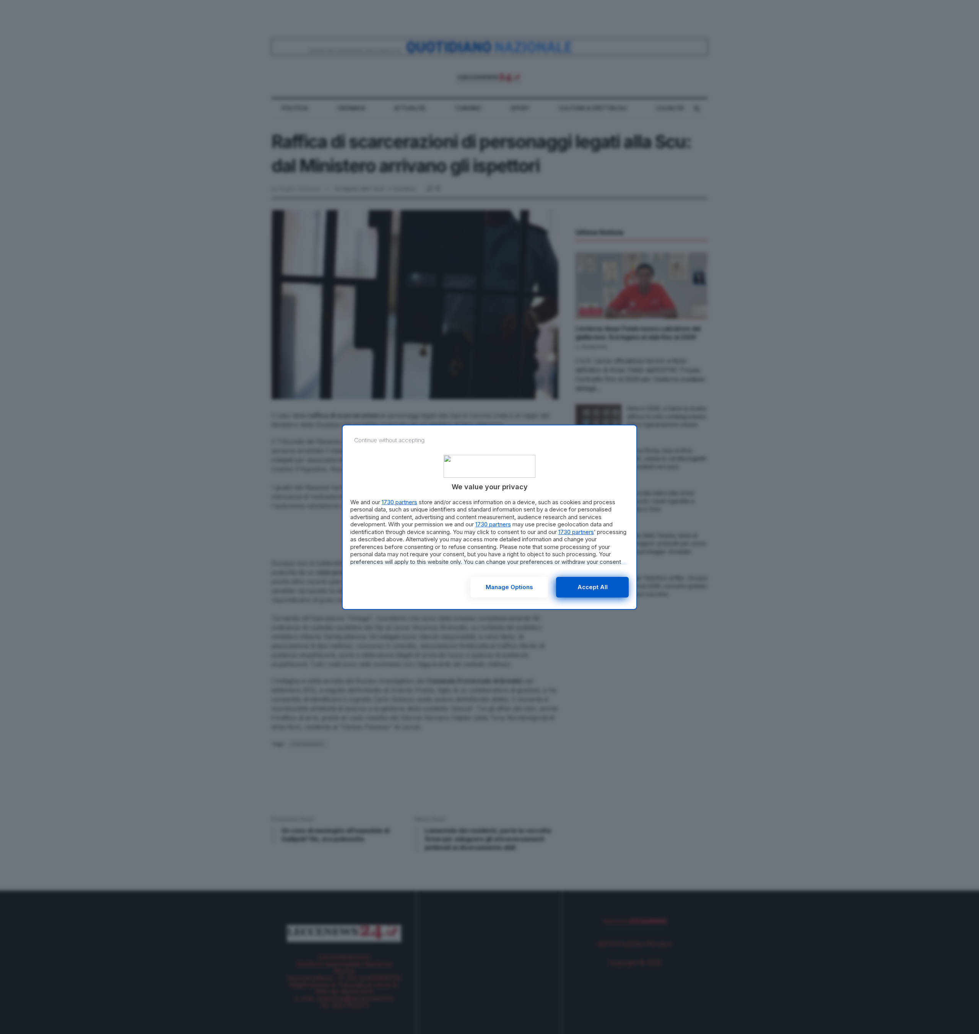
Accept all (592, 587)
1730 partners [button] (399, 502)
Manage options (509, 587)
